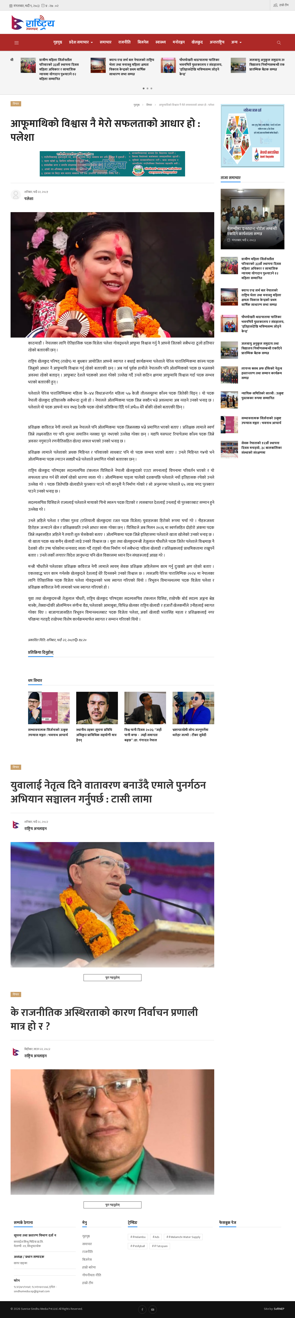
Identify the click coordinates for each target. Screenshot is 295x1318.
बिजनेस (143, 42)
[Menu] (17, 42)
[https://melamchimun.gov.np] (252, 136)
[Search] (279, 42)
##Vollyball (137, 1246)
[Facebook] (142, 1309)
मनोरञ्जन (179, 42)
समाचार (105, 42)
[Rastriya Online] (42, 22)
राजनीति (124, 42)
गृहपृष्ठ (57, 42)
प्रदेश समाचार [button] (79, 42)
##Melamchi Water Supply (183, 1237)
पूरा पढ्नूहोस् (112, 977)
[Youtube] (153, 1309)
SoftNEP (279, 1308)
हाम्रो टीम (284, 5)
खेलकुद (197, 42)
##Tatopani (160, 1246)
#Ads (155, 1237)
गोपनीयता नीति (91, 1275)
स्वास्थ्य (160, 42)
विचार (149, 104)
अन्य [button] (234, 42)
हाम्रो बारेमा (89, 1267)
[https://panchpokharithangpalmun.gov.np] (112, 163)
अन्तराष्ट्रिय (217, 42)
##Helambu (138, 1237)
